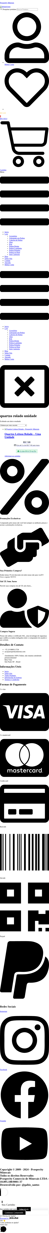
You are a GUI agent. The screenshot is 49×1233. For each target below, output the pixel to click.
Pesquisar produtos (10, 9)
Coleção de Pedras (15, 240)
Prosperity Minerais (7, 3)
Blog (6, 256)
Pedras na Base (14, 252)
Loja (6, 234)
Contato (7, 261)
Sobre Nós (8, 259)
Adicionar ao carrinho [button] (12, 456)
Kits (10, 244)
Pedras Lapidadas (15, 248)
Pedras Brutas (14, 246)
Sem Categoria (14, 254)
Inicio (7, 232)
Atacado (8, 263)
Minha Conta (9, 265)
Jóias (11, 242)
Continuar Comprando (14, 1212)
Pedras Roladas (14, 250)
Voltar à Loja (23, 1209)
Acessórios (13, 236)
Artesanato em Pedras (17, 238)
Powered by (4, 1218)
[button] (24, 200)
